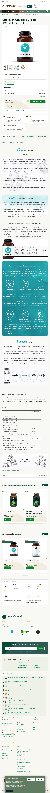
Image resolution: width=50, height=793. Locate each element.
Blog (7, 1)
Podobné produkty (42, 136)
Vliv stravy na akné (21, 766)
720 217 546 (36, 665)
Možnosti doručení (10, 84)
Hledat (29, 6)
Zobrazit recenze (16, 617)
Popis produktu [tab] (6, 136)
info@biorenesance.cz (23, 665)
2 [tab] (22, 525)
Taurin (34, 727)
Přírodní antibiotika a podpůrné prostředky (23, 755)
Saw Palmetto (5, 757)
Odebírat (40, 648)
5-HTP (34, 722)
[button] (46, 632)
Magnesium (35, 725)
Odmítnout (30, 779)
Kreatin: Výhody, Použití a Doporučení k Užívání (22, 757)
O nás (3, 1)
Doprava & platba (22, 724)
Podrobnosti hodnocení (19, 26)
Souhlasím (40, 779)
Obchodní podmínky (22, 727)
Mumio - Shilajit (5, 755)
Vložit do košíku (38, 101)
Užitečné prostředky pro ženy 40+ (23, 749)
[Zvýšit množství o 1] (28, 101)
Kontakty (20, 726)
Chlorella (4, 753)
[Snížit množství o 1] (28, 102)
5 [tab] (25, 525)
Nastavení (9, 791)
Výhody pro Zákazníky (23, 731)
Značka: (39, 111)
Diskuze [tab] (22, 136)
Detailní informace (20, 77)
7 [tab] (27, 525)
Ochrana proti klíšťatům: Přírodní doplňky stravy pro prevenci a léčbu (23, 763)
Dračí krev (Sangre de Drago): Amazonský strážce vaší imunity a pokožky (8, 750)
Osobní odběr (21, 729)
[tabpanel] (13, 506)
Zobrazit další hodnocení (41, 606)
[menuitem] (6, 11)
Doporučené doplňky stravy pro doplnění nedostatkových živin (23, 760)
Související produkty (31, 136)
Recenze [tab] (14, 136)
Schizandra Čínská (5, 758)
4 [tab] (24, 525)
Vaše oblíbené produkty (23, 733)
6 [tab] (26, 525)
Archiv (34, 729)
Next (46, 485)
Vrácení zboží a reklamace (23, 735)
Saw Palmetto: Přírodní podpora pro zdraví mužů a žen (23, 772)
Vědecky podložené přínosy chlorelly (22, 752)
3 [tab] (23, 525)
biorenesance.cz (22, 667)
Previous (43, 485)
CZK (44, 1)
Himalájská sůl (35, 724)
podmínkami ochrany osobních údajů (24, 651)
